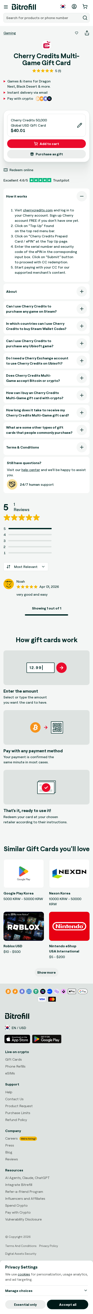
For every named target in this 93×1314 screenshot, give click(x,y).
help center (30, 470)
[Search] (85, 17)
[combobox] (42, 17)
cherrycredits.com (38, 210)
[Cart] (85, 6)
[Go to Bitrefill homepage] (24, 7)
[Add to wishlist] (76, 33)
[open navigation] (6, 7)
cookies (24, 1274)
